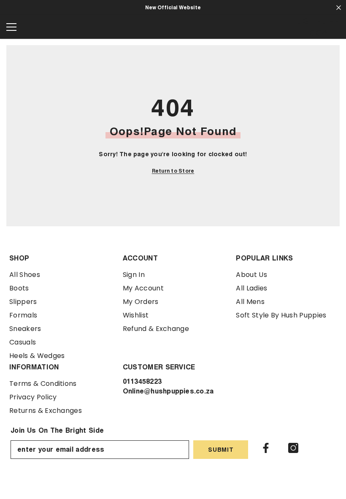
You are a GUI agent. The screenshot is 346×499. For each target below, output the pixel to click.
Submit (220, 449)
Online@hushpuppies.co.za (168, 391)
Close (338, 8)
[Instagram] (293, 447)
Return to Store (173, 171)
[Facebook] (265, 447)
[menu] (11, 27)
